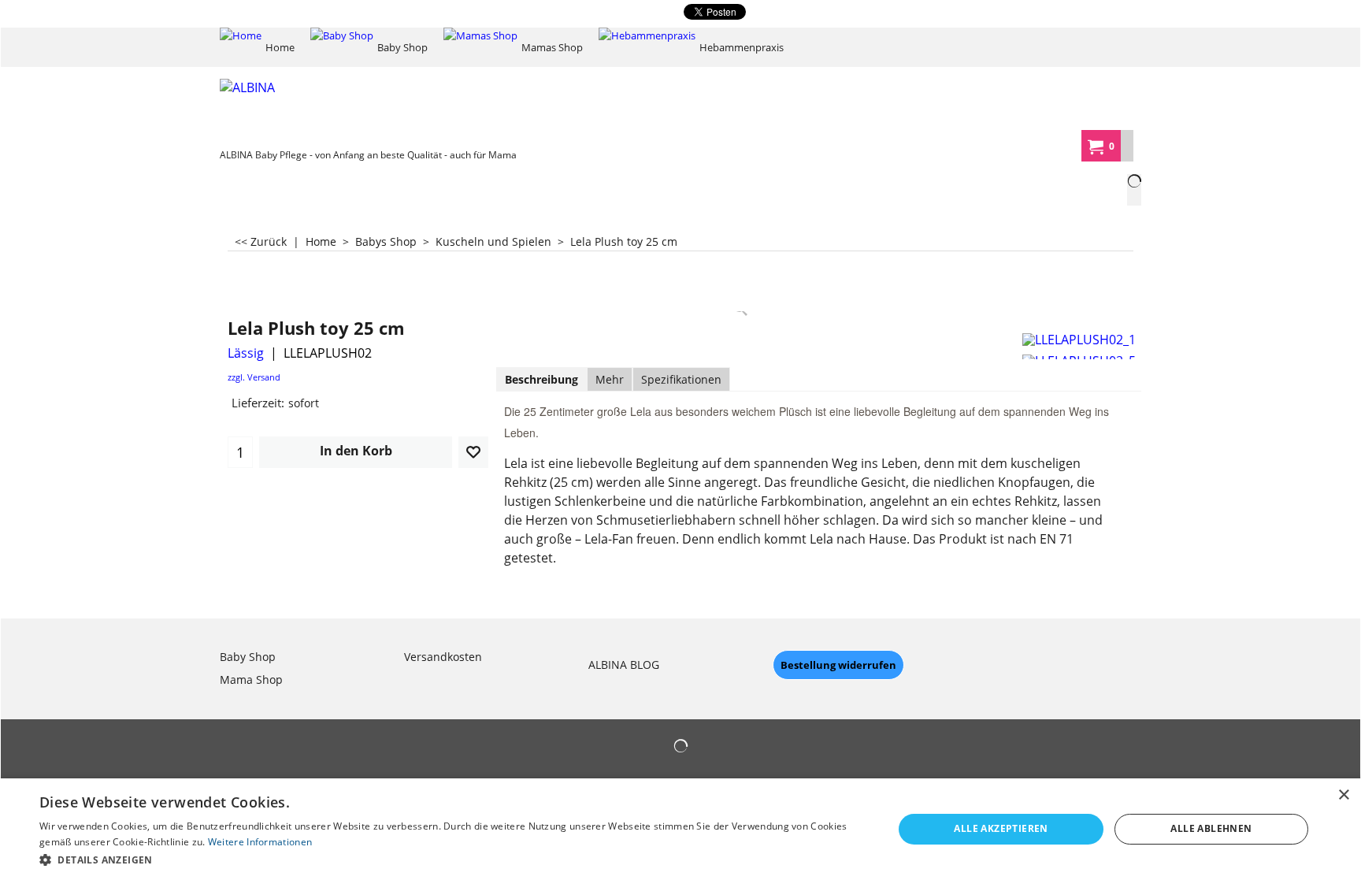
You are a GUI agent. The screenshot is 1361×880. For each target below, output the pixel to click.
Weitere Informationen (260, 841)
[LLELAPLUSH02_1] (1079, 337)
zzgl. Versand (254, 377)
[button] (453, 859)
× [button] (1343, 795)
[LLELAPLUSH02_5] (1079, 358)
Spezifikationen (681, 379)
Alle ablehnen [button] (1211, 828)
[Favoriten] (473, 452)
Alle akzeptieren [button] (1001, 828)
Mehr (609, 379)
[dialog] (680, 829)
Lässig (246, 353)
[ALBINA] (338, 110)
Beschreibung (541, 379)
